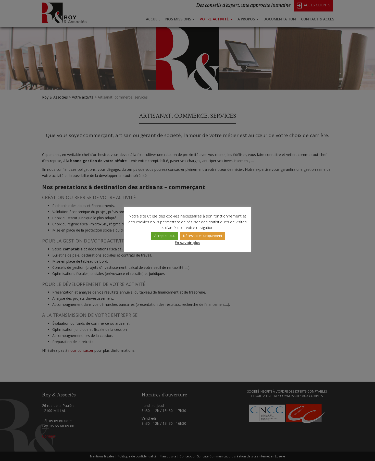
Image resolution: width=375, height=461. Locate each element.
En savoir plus (187, 242)
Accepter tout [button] (164, 235)
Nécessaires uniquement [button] (202, 235)
